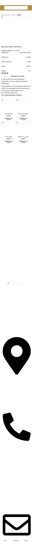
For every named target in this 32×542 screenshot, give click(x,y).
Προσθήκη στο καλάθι (17, 76)
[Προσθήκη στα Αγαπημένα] (13, 101)
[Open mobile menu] (1, 8)
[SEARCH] (26, 8)
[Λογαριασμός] (30, 8)
